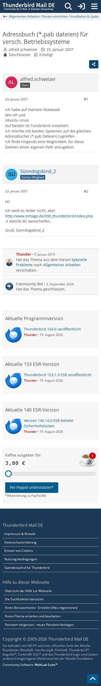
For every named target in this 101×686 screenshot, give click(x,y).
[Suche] (68, 6)
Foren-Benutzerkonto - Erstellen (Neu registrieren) (41, 607)
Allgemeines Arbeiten (62, 264)
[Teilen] (93, 64)
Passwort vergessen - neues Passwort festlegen (39, 624)
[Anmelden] (81, 6)
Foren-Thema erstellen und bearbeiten (33, 616)
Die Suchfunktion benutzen (24, 599)
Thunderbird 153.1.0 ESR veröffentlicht (57, 374)
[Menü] (94, 6)
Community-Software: (30, 665)
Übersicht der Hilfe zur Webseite (28, 591)
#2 (86, 191)
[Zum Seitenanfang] (92, 678)
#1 (86, 99)
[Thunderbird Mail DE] (29, 6)
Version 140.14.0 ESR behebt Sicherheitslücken (48, 423)
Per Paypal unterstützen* (32, 487)
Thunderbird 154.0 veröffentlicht (52, 329)
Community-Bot (29, 283)
